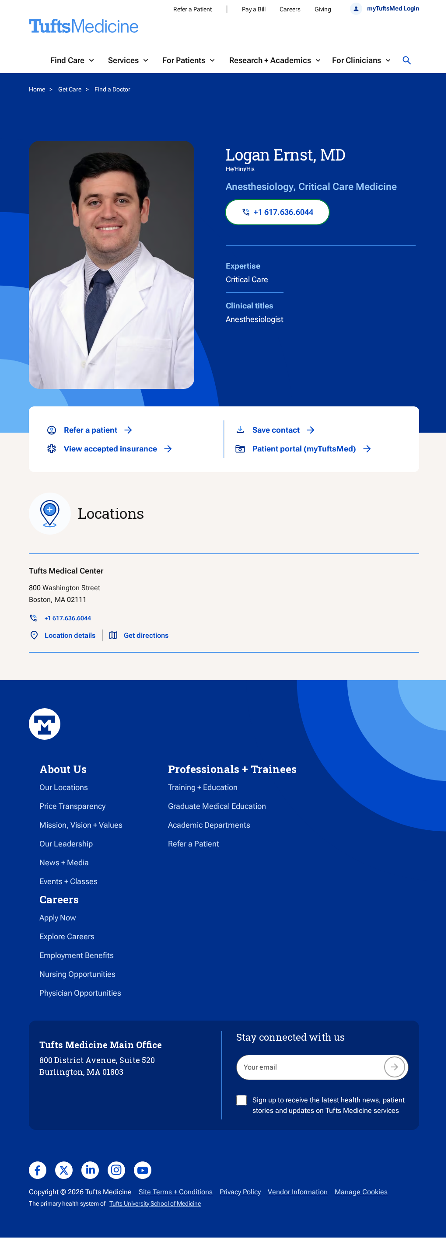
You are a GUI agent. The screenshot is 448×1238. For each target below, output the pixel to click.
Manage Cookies (361, 1192)
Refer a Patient (192, 9)
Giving (323, 9)
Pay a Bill (254, 9)
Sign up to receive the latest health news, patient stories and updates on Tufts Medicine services (328, 1105)
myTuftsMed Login (393, 8)
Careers (290, 9)
